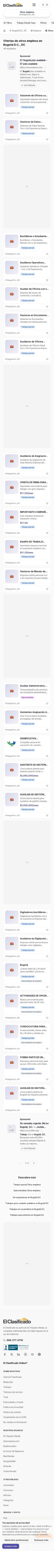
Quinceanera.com (11, 1441)
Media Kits (8, 1382)
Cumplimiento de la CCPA (14, 1417)
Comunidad (8, 1485)
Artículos (7, 1495)
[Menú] (45, 5)
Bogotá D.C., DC (19, 30)
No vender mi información (15, 1422)
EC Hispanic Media (11, 1436)
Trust (5, 1397)
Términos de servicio (13, 1392)
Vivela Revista (9, 1471)
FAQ (5, 1518)
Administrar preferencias (17, 1540)
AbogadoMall (9, 1461)
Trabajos (7, 1387)
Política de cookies (12, 1412)
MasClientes (8, 1456)
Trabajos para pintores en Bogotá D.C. (27, 1215)
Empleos (37, 30)
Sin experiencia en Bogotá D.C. (27, 1197)
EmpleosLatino (9, 1446)
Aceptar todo (10, 1546)
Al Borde (7, 1466)
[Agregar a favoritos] (47, 113)
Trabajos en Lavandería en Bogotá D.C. (27, 1209)
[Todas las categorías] (34, 5)
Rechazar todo (41, 1540)
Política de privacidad (13, 1407)
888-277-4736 (15, 1340)
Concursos (8, 1490)
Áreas (6, 1505)
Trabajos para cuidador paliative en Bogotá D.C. (27, 1203)
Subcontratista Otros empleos (27, 1190)
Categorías (8, 1500)
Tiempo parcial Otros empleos (27, 1184)
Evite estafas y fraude (13, 1402)
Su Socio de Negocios (13, 1451)
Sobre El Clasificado (12, 1377)
